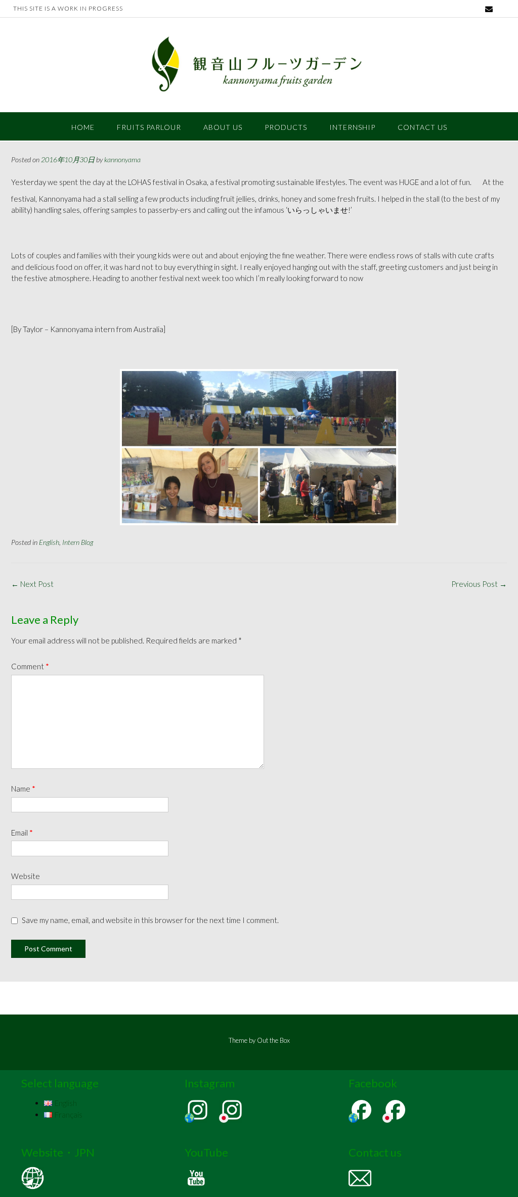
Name (23, 788)
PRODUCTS (286, 127)
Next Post (32, 583)
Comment (30, 666)
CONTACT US (422, 127)
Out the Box (273, 1040)
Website (25, 876)
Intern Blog (77, 542)
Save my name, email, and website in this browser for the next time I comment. (150, 920)
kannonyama (122, 159)
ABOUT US (222, 127)
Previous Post (479, 583)
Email (22, 832)
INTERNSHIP (352, 127)
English (49, 542)
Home (83, 127)
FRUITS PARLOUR (149, 127)
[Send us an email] (489, 9)
